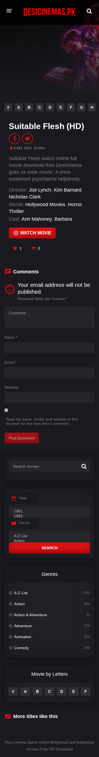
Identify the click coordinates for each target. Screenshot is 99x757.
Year (23, 498)
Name (10, 337)
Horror (75, 204)
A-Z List (21, 593)
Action (19, 604)
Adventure (23, 626)
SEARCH (49, 548)
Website (11, 387)
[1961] (49, 511)
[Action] (49, 541)
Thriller (16, 211)
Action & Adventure (30, 615)
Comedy (21, 648)
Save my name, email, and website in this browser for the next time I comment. (42, 421)
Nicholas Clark (25, 197)
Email (10, 362)
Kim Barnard (67, 190)
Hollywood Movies (45, 204)
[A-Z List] (49, 536)
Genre (24, 522)
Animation (22, 637)
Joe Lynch (40, 190)
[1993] (49, 516)
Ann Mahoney (36, 219)
